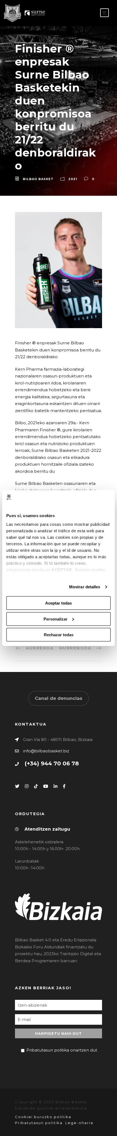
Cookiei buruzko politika (43, 1117)
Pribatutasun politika (39, 1123)
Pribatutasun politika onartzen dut (61, 1050)
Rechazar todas (58, 634)
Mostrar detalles (84, 587)
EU (89, 13)
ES (80, 13)
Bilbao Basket (38, 179)
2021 (72, 179)
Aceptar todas (58, 603)
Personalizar (55, 619)
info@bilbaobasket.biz (46, 750)
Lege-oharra (79, 1123)
